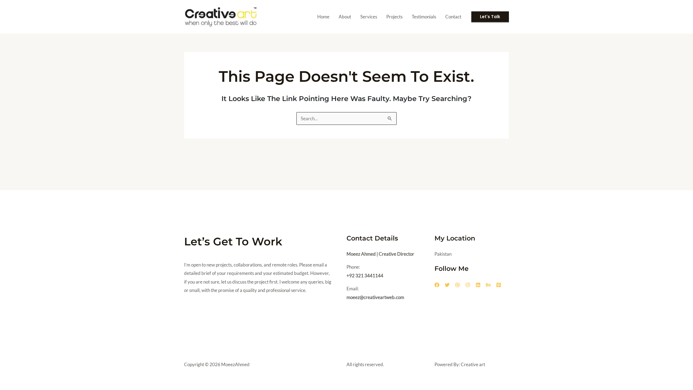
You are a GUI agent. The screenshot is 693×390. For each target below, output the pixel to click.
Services (368, 17)
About (345, 17)
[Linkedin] (478, 284)
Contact (453, 17)
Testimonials (424, 17)
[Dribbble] (457, 284)
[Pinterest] (498, 284)
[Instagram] (467, 284)
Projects (394, 17)
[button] (490, 16)
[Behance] (488, 284)
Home (323, 17)
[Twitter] (447, 284)
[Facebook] (436, 284)
